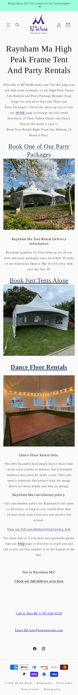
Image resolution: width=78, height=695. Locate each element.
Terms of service (30, 689)
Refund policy (44, 683)
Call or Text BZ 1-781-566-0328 (39, 613)
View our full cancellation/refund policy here (39, 529)
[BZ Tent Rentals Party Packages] (39, 228)
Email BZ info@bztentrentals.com (39, 630)
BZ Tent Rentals (24, 683)
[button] (8, 24)
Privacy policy (64, 683)
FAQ (21, 543)
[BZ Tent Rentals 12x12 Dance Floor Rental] (39, 446)
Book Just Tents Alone (39, 280)
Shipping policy (52, 689)
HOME (20, 112)
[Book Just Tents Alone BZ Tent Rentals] (39, 354)
